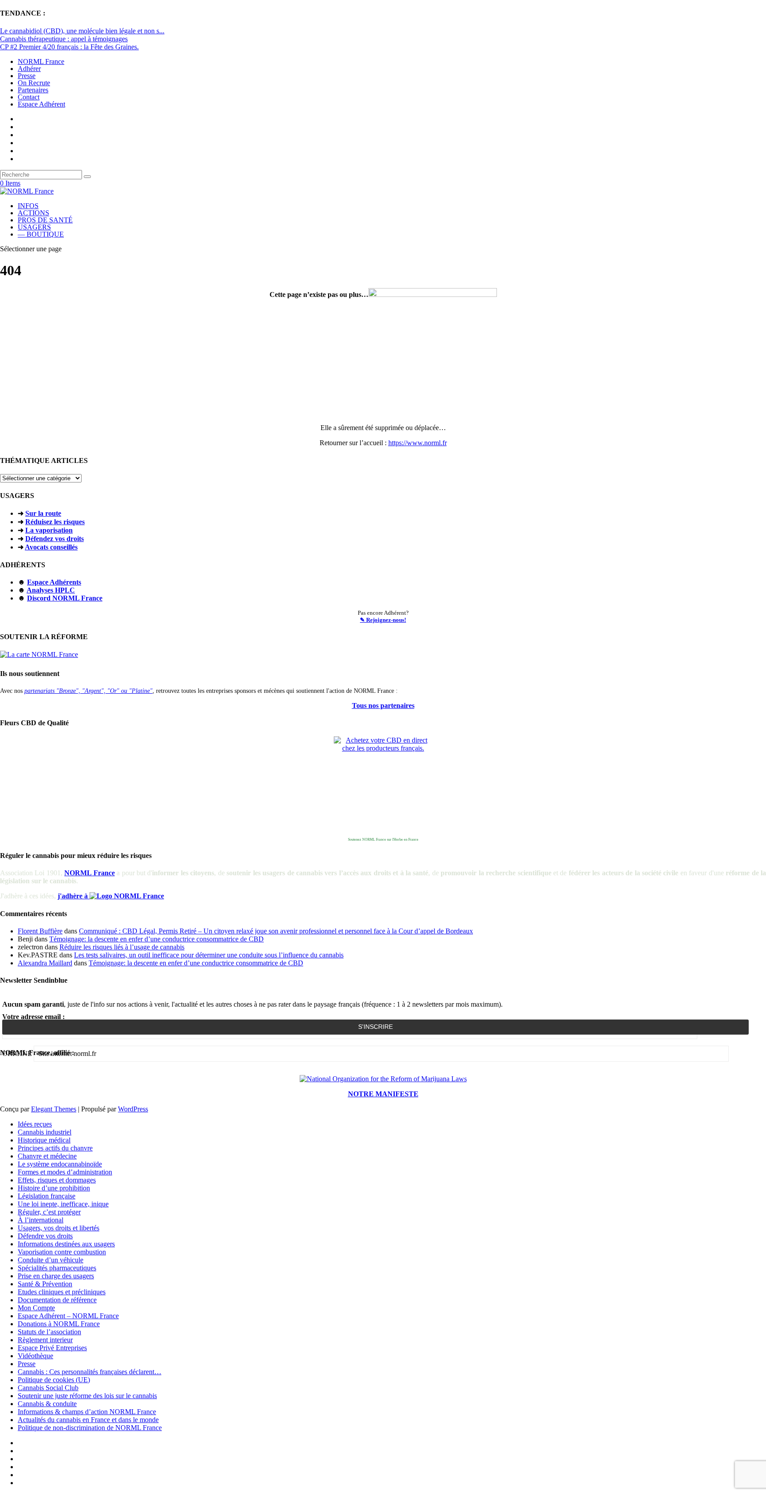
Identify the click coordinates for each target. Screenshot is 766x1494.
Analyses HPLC (51, 590)
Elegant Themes (53, 1109)
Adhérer (29, 68)
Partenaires (33, 90)
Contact (28, 97)
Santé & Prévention (45, 1284)
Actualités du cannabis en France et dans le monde (88, 1419)
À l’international (40, 1220)
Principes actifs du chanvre (55, 1148)
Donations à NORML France (59, 1324)
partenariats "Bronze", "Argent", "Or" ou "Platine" (88, 690)
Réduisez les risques (55, 522)
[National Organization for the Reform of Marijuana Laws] (383, 1079)
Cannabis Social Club (48, 1387)
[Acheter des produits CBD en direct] (383, 785)
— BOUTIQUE (41, 234)
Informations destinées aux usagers (66, 1244)
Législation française (46, 1196)
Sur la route (43, 513)
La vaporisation (49, 530)
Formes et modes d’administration (65, 1172)
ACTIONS (33, 213)
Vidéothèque (35, 1356)
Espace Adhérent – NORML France (68, 1316)
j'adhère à (74, 896)
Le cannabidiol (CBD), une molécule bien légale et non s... (82, 31)
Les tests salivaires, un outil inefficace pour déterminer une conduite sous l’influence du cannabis (209, 955)
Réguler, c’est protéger (49, 1212)
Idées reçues (35, 1124)
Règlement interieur (45, 1340)
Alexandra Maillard (45, 963)
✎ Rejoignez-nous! (383, 620)
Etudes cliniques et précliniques (62, 1292)
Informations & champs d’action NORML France (87, 1411)
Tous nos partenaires (383, 705)
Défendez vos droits (54, 538)
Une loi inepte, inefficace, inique (63, 1204)
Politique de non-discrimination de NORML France (90, 1427)
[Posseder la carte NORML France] (39, 654)
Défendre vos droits (45, 1236)
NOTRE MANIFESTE (383, 1094)
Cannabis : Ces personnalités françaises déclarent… (89, 1371)
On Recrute (34, 83)
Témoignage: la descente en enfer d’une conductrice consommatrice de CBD (156, 939)
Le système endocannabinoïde (60, 1164)
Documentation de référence (57, 1300)
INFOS (28, 205)
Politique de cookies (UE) (54, 1379)
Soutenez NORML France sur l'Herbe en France (383, 840)
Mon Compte (36, 1308)
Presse (26, 75)
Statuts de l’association (49, 1332)
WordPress (133, 1109)
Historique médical (44, 1140)
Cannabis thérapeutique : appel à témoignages (64, 39)
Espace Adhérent (41, 104)
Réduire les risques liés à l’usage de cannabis (121, 947)
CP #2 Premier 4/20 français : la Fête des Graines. (69, 47)
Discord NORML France (64, 598)
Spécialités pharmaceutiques (57, 1268)
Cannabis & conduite (47, 1403)
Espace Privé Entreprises (52, 1348)
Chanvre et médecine (47, 1156)
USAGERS (34, 227)
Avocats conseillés (51, 547)
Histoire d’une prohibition (54, 1188)
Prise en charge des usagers (56, 1276)
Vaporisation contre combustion (62, 1252)
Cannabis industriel (44, 1132)
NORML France (41, 61)
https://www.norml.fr (417, 443)
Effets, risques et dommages (57, 1180)
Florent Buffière (40, 931)
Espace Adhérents (54, 582)
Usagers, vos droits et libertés (58, 1228)
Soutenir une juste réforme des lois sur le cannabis (87, 1395)
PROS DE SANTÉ (45, 220)
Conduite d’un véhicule (50, 1260)
